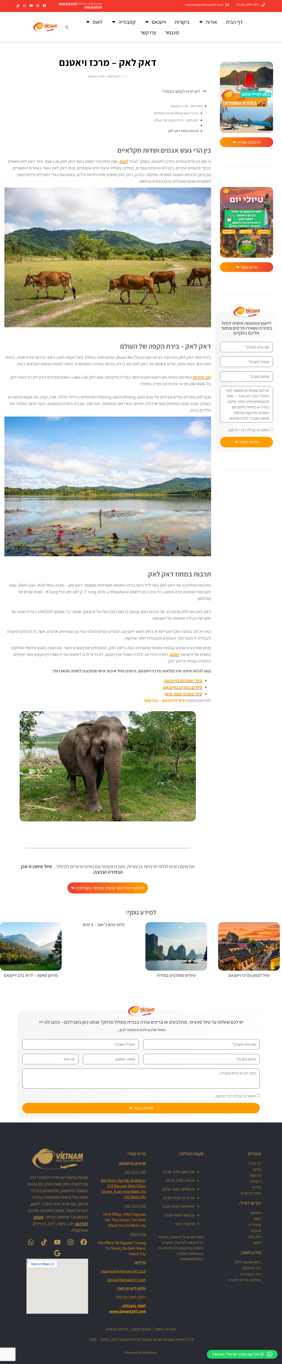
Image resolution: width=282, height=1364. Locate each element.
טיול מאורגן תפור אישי (183, 694)
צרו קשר (148, 32)
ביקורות (182, 21)
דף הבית (234, 21)
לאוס (97, 21)
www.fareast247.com (127, 1311)
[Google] (57, 1253)
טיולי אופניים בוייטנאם (183, 680)
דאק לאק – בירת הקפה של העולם (176, 120)
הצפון (174, 654)
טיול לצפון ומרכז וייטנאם (248, 975)
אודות (211, 21)
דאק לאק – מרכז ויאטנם (187, 106)
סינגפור (172, 32)
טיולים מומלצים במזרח (176, 975)
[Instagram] (37, 5)
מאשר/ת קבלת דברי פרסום (249, 429)
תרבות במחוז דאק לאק (183, 130)
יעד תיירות (202, 377)
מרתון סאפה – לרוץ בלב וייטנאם (31, 975)
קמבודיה (127, 21)
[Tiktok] (18, 5)
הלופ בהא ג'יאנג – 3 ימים (103, 924)
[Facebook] (44, 5)
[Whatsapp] (24, 5)
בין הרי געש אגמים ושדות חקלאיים (176, 113)
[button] (204, 91)
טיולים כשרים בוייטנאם (182, 687)
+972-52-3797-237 (131, 1297)
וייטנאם (159, 21)
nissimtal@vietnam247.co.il (123, 1271)
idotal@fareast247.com (127, 1279)
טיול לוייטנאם (173, 700)
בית (125, 76)
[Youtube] (31, 5)
